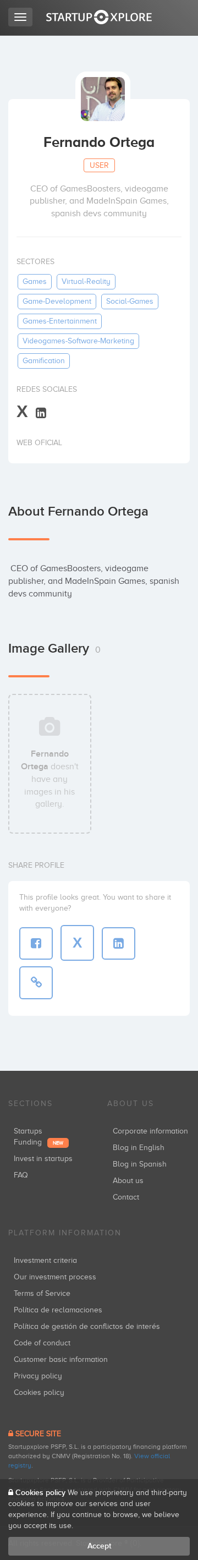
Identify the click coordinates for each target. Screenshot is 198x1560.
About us (128, 1180)
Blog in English (138, 1147)
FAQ (21, 1175)
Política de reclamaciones (58, 1310)
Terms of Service (42, 1293)
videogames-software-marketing (78, 341)
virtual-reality (86, 281)
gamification (44, 361)
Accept (99, 1546)
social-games (129, 301)
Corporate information (150, 1131)
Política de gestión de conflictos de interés (87, 1326)
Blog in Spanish (140, 1164)
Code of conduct (42, 1343)
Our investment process (55, 1277)
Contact (126, 1197)
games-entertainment (60, 321)
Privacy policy (38, 1376)
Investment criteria (45, 1260)
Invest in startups (43, 1158)
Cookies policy (39, 1392)
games (35, 281)
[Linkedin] (41, 412)
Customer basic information (61, 1359)
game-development (57, 301)
